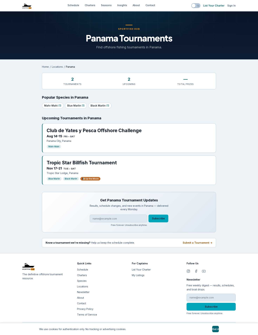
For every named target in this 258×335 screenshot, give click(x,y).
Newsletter (83, 292)
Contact (150, 5)
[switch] (195, 5)
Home (45, 66)
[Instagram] (188, 271)
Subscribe (158, 218)
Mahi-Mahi (52, 105)
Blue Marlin (76, 105)
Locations (57, 66)
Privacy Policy (85, 308)
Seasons (106, 5)
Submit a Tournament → (197, 242)
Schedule (73, 5)
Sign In (231, 5)
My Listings (138, 275)
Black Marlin (100, 105)
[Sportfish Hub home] (26, 5)
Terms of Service (87, 314)
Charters (90, 5)
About (136, 5)
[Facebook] (196, 271)
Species (82, 280)
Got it (215, 329)
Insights (122, 5)
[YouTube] (204, 271)
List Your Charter (213, 5)
